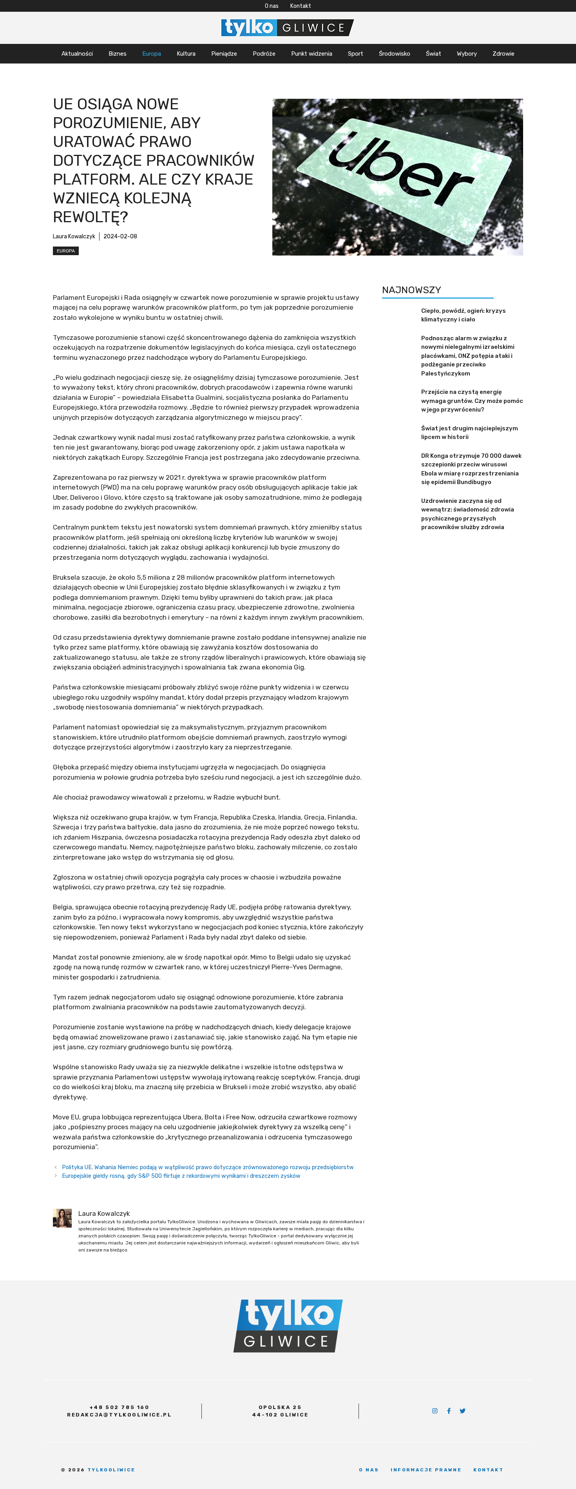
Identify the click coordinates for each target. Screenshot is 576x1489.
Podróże (264, 53)
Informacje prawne (426, 1470)
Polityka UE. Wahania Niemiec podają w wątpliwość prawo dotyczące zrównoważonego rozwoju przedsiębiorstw (208, 1167)
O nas (272, 6)
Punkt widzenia (311, 53)
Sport (355, 53)
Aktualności (77, 53)
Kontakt (300, 6)
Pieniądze (224, 53)
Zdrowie (503, 53)
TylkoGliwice (111, 1470)
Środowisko (394, 53)
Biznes (118, 53)
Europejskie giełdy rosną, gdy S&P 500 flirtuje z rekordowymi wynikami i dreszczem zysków (181, 1175)
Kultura (186, 53)
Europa (151, 53)
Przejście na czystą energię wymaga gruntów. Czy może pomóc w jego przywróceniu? (472, 400)
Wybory (467, 53)
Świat (433, 53)
